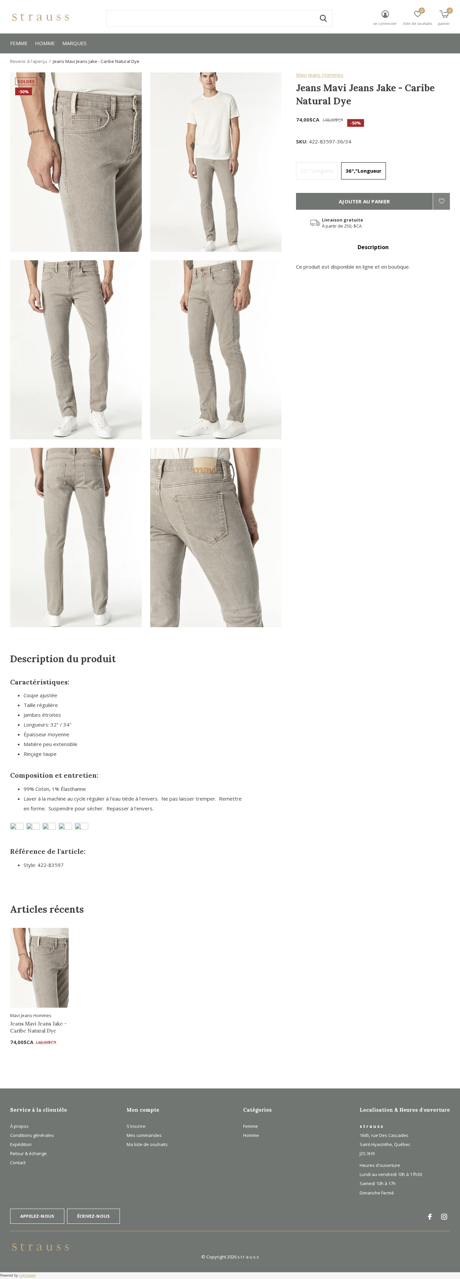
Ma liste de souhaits (147, 1144)
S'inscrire (136, 1126)
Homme (45, 43)
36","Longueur (364, 170)
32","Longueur (317, 170)
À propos (19, 1126)
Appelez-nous (37, 1216)
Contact (18, 1162)
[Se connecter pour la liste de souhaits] (441, 201)
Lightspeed (27, 1275)
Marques (74, 43)
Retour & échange (28, 1153)
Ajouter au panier (364, 201)
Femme (19, 43)
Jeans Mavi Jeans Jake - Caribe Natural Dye (38, 1027)
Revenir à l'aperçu (28, 61)
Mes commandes (144, 1135)
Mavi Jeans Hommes (319, 74)
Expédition (21, 1144)
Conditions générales (32, 1135)
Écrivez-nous (93, 1216)
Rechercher (323, 18)
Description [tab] (373, 247)
